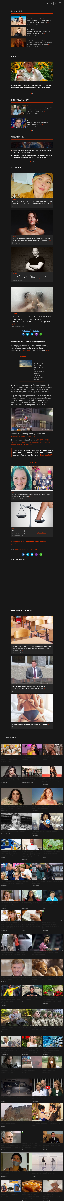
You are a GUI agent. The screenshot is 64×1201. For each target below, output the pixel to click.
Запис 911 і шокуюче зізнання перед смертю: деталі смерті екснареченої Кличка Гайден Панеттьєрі (38, 31)
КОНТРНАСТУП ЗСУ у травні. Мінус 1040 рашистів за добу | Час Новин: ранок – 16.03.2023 (30, 442)
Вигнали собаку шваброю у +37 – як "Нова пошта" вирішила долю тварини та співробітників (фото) (39, 122)
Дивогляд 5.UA (46, 455)
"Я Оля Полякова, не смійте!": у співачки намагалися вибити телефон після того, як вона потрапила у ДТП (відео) (39, 42)
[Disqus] (32, 587)
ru (47, 4)
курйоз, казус (20, 549)
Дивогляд (26, 350)
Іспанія (34, 549)
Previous (13, 71)
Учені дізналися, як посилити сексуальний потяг (30, 725)
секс (28, 549)
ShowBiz (29, 28)
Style (28, 119)
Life (28, 17)
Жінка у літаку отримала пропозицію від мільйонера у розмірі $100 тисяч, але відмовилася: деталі (39, 371)
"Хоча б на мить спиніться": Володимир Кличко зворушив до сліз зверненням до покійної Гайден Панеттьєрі (39, 20)
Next (51, 71)
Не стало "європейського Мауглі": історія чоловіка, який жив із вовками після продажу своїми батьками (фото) (31, 88)
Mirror (48, 350)
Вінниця (42, 533)
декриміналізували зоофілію (23, 436)
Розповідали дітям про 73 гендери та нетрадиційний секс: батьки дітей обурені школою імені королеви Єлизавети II (32, 648)
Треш (14, 314)
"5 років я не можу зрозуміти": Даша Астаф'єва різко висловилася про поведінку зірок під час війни (38, 109)
